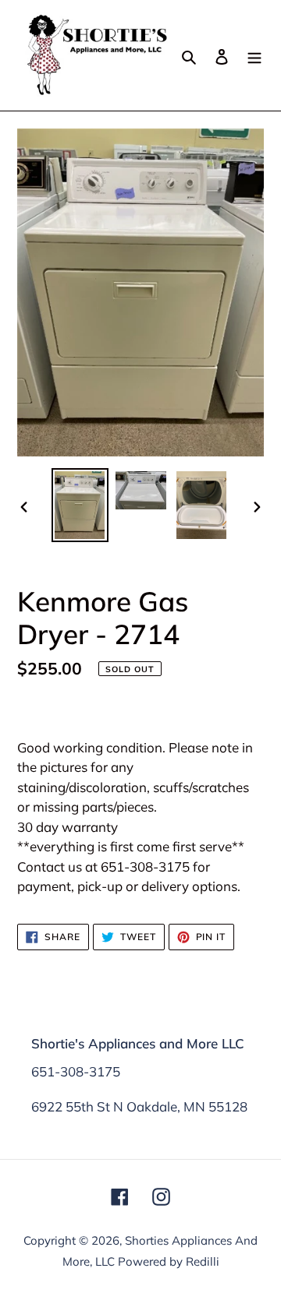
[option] (79, 505)
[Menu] (254, 55)
